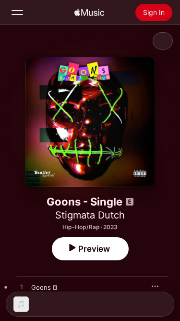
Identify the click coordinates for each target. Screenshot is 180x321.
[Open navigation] (17, 12)
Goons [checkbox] (41, 287)
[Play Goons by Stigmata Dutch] (21, 287)
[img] (89, 12)
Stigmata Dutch (90, 215)
